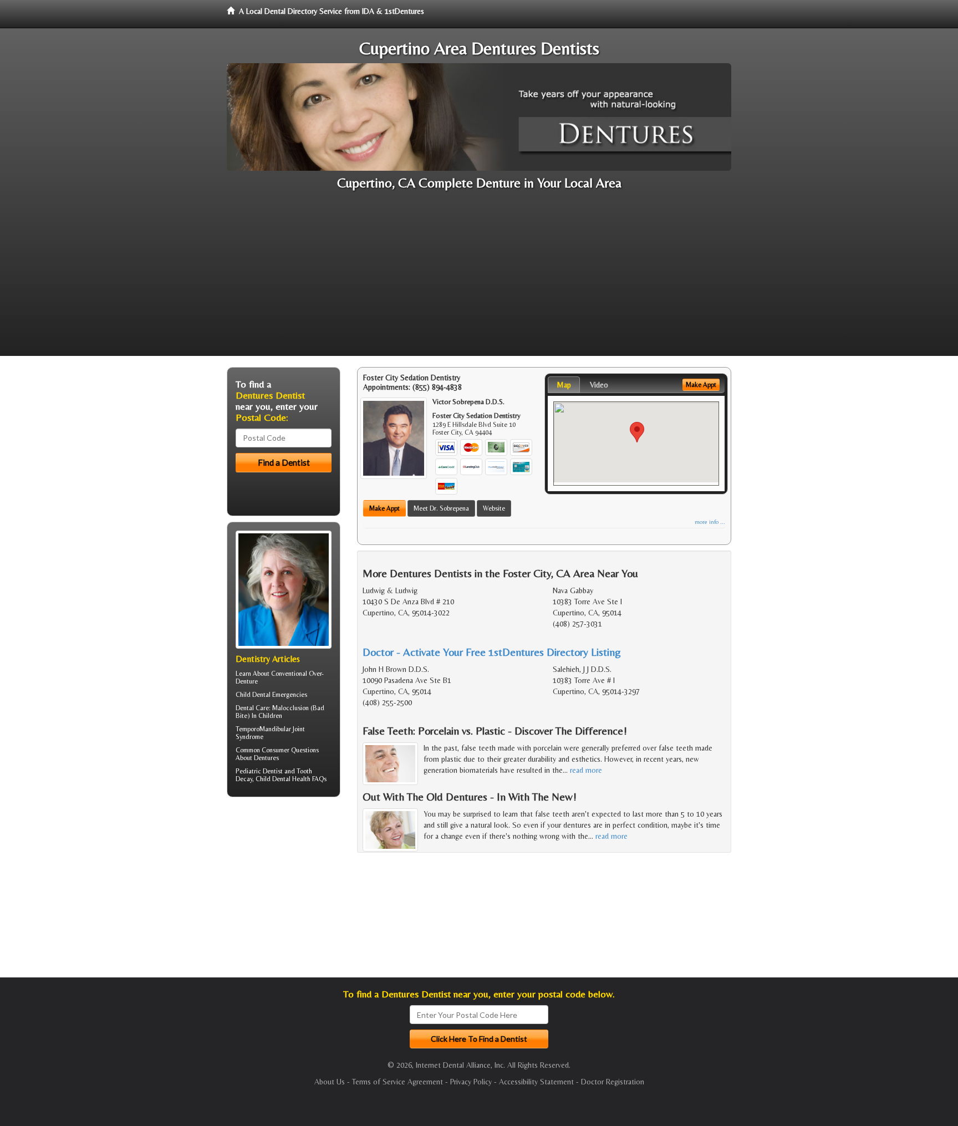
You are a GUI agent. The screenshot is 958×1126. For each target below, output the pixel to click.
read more (586, 770)
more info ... (710, 522)
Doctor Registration (612, 1081)
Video (599, 384)
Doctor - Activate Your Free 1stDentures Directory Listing (492, 651)
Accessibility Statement (536, 1081)
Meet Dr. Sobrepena (441, 508)
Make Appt (384, 508)
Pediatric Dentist (259, 771)
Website (494, 508)
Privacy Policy (471, 1081)
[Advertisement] (479, 278)
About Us (329, 1081)
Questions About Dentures (277, 754)
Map (564, 384)
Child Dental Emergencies (271, 695)
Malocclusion (290, 708)
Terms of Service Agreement (397, 1081)
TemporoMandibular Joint (270, 729)
